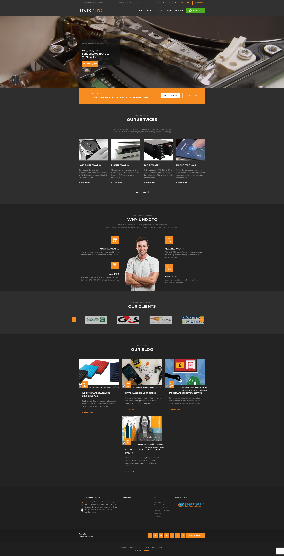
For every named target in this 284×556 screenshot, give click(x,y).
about (150, 11)
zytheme (145, 550)
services (160, 11)
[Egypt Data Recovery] (189, 505)
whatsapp (197, 10)
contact (179, 11)
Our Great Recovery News (101, 387)
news (169, 11)
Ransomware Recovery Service (185, 393)
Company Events (142, 444)
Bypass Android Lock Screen (140, 393)
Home (141, 11)
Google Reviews (195, 535)
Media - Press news (192, 387)
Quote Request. (90, 64)
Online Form (199, 3)
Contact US (192, 95)
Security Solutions (200, 390)
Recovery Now (170, 95)
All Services (141, 192)
